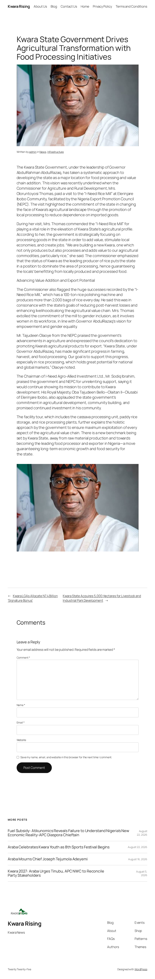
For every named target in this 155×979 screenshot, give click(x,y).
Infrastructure (55, 152)
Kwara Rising (19, 6)
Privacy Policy (102, 6)
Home (85, 6)
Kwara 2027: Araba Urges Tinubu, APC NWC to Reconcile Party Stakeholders (56, 873)
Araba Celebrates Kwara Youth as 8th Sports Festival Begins (58, 847)
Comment (23, 657)
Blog (54, 6)
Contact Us (69, 6)
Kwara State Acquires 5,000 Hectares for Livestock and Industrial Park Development (102, 598)
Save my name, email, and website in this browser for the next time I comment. (66, 757)
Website (21, 740)
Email (21, 722)
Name (21, 705)
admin (32, 152)
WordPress (141, 969)
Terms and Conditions (131, 6)
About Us (40, 6)
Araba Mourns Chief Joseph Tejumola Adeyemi (48, 859)
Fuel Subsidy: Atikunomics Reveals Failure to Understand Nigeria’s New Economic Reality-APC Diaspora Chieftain (68, 833)
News (43, 152)
